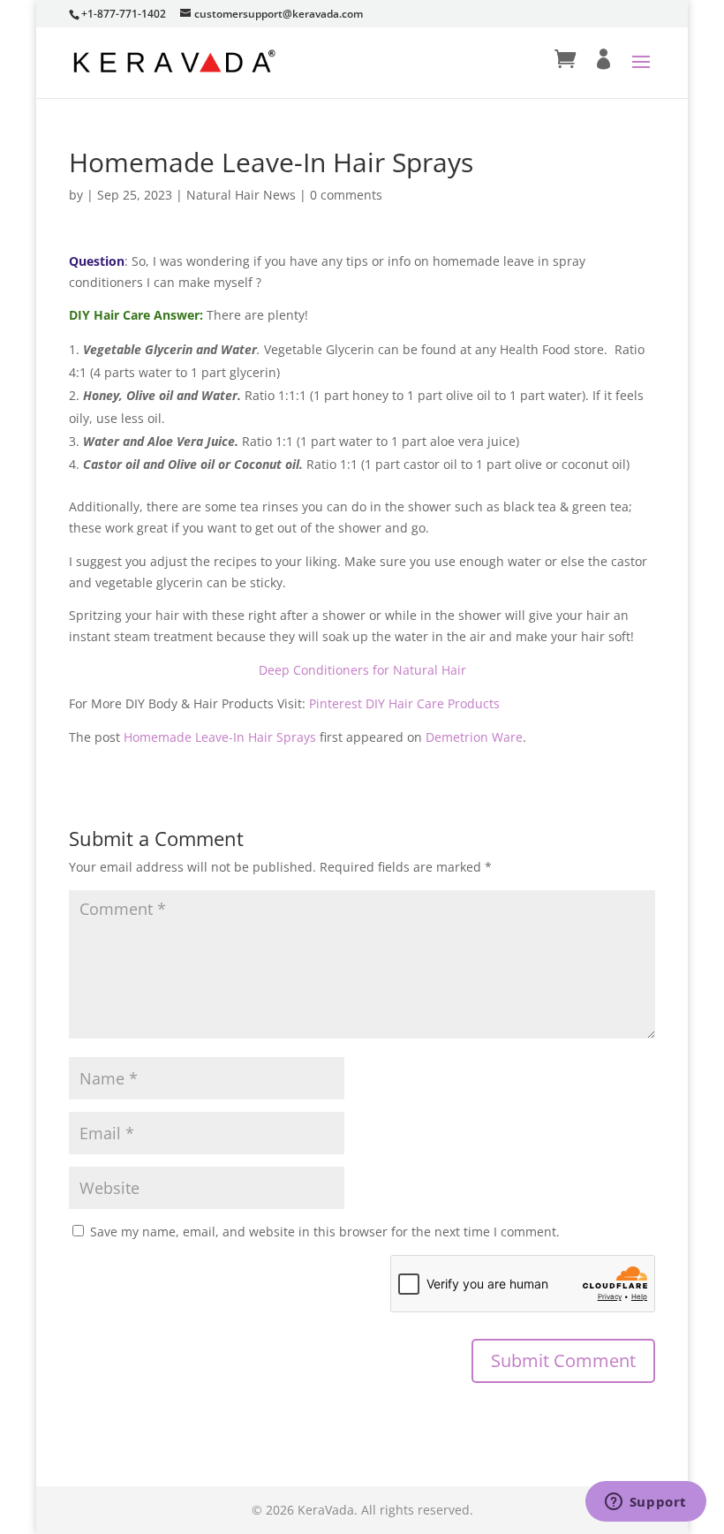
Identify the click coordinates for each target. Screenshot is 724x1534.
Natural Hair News (241, 194)
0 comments (346, 194)
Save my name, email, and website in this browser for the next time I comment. (325, 1231)
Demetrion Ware (474, 737)
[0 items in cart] (565, 60)
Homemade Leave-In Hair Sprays (220, 737)
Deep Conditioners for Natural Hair (362, 669)
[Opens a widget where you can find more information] (645, 1503)
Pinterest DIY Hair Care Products (406, 703)
